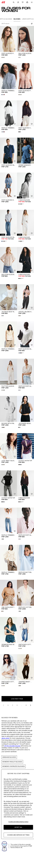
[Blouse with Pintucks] (8, 409)
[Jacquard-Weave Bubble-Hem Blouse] (25, 409)
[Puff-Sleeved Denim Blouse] (8, 185)
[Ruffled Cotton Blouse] (25, 593)
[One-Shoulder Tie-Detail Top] (8, 593)
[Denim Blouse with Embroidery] (8, 630)
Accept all (18, 827)
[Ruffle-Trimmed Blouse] (8, 521)
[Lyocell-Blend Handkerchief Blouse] (25, 297)
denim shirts (5, 738)
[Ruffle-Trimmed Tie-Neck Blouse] (8, 558)
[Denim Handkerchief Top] (25, 151)
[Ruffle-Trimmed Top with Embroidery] (8, 334)
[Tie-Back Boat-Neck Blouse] (8, 297)
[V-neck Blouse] (25, 185)
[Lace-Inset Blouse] (8, 446)
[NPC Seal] (4, 846)
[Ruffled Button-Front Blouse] (25, 558)
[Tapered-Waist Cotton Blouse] (25, 667)
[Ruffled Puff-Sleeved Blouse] (25, 372)
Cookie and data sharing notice (18, 822)
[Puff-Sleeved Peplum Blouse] (8, 39)
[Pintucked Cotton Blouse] (25, 630)
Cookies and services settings (18, 835)
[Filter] (31, 23)
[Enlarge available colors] (3, 57)
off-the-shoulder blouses (12, 746)
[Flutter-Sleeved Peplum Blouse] (8, 372)
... (21, 705)
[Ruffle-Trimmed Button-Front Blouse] (8, 76)
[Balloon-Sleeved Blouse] (25, 39)
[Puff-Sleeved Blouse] (8, 151)
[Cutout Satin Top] (25, 446)
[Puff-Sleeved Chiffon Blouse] (25, 113)
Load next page (17, 699)
